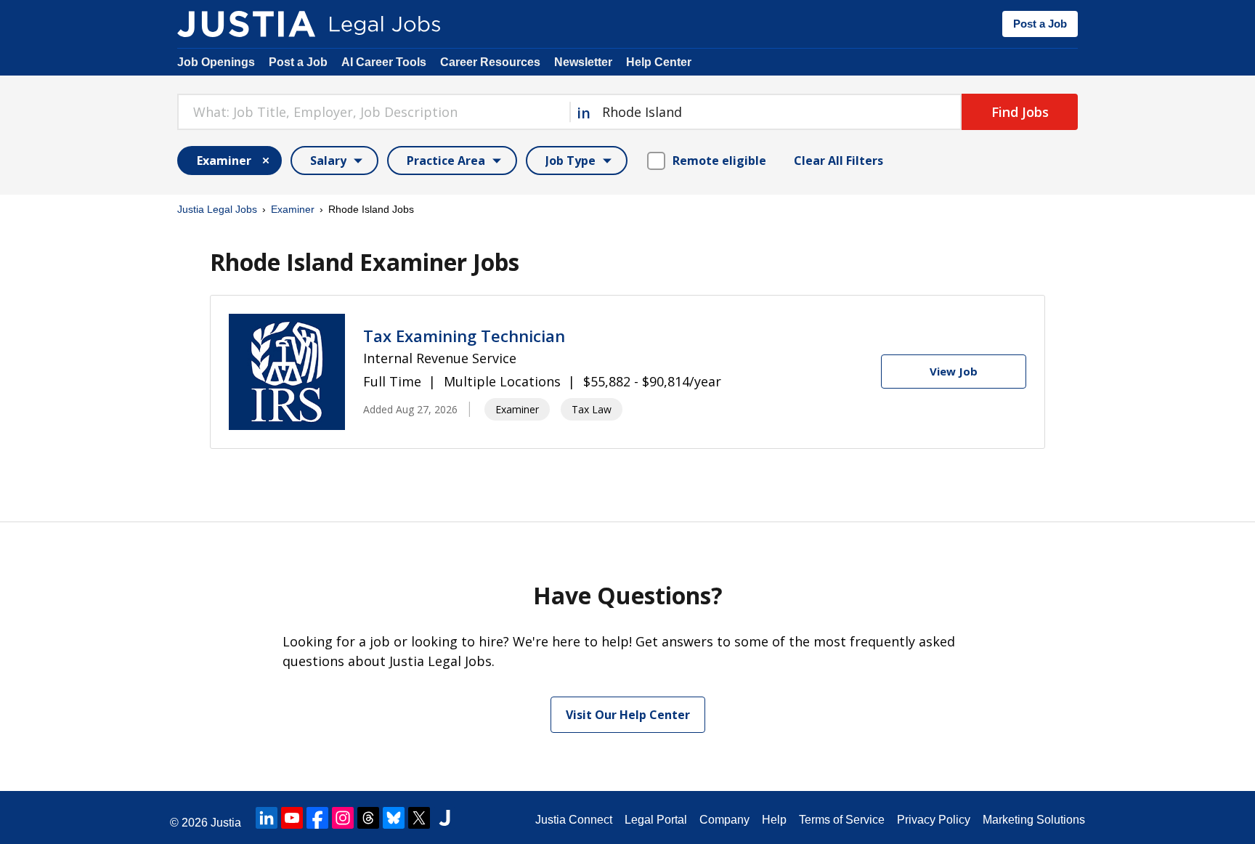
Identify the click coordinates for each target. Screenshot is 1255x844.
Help (774, 819)
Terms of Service (842, 819)
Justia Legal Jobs (217, 209)
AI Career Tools (383, 62)
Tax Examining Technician (464, 335)
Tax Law (592, 409)
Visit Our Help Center (628, 715)
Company (724, 819)
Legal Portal (656, 819)
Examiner (292, 209)
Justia (226, 822)
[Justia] (246, 24)
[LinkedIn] (266, 818)
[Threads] (368, 818)
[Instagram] (343, 818)
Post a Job (1040, 23)
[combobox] (373, 112)
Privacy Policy (933, 819)
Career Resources (490, 62)
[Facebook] (317, 818)
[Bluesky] (394, 818)
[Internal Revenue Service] (287, 372)
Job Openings (216, 62)
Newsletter (583, 62)
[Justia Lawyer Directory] (444, 818)
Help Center (658, 62)
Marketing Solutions (1034, 819)
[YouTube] (292, 818)
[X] (419, 818)
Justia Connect (573, 819)
